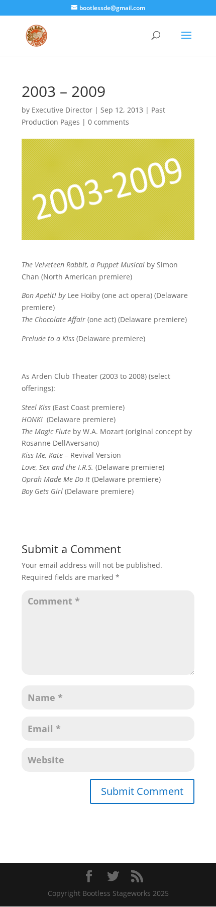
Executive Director (62, 110)
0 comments (108, 122)
